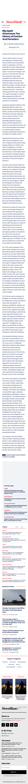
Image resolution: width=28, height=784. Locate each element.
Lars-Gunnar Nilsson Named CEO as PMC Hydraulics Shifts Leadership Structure (13, 580)
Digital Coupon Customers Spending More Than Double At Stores (15, 519)
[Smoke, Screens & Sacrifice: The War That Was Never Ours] (14, 597)
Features (7, 510)
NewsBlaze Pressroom (7, 733)
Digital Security (6, 557)
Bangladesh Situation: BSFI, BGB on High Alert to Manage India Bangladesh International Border (13, 640)
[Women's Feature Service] (5, 44)
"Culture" (17, 527)
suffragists (5, 456)
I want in (13, 772)
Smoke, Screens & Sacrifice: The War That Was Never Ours (13, 610)
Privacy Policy (19, 775)
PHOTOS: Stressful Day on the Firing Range (7, 697)
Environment (8, 496)
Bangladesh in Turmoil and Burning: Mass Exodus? (11, 649)
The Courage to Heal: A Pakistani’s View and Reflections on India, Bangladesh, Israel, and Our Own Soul (13, 621)
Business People (6, 578)
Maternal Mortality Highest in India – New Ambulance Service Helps (20, 697)
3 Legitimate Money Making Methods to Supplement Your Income (15, 506)
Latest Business (9, 517)
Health (4, 530)
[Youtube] (16, 725)
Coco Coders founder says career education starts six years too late (12, 547)
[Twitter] (7, 725)
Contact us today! (16, 720)
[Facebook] (3, 725)
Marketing (5, 550)
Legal (6, 488)
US (9, 456)
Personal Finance (9, 503)
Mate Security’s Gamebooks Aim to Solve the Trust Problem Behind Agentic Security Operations (14, 560)
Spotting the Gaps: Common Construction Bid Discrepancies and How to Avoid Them (14, 540)
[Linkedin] (11, 725)
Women (13, 456)
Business (4, 572)
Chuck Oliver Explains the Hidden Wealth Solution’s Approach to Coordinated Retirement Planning (13, 568)
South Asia (6, 25)
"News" (4, 544)
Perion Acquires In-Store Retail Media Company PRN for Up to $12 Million (12, 553)
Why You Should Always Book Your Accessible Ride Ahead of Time (12, 533)
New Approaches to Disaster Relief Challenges (15, 499)
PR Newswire (5, 736)
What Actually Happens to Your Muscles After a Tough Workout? (13, 574)
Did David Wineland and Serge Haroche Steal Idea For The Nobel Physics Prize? (14, 492)
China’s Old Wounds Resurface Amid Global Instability (13, 631)
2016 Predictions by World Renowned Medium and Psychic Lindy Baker (15, 512)
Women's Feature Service (16, 44)
